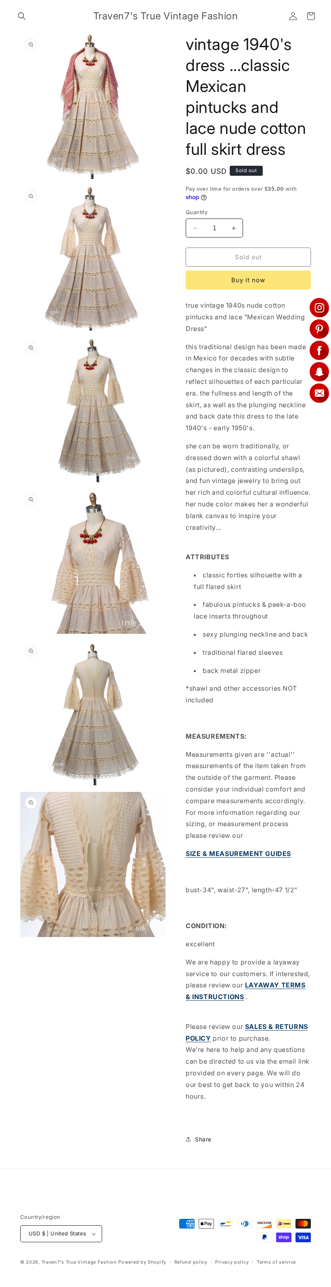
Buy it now (248, 280)
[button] (22, 16)
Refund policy (190, 1262)
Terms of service (276, 1262)
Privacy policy (232, 1262)
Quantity (196, 212)
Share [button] (203, 1139)
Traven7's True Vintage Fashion (79, 1262)
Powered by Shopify (142, 1262)
